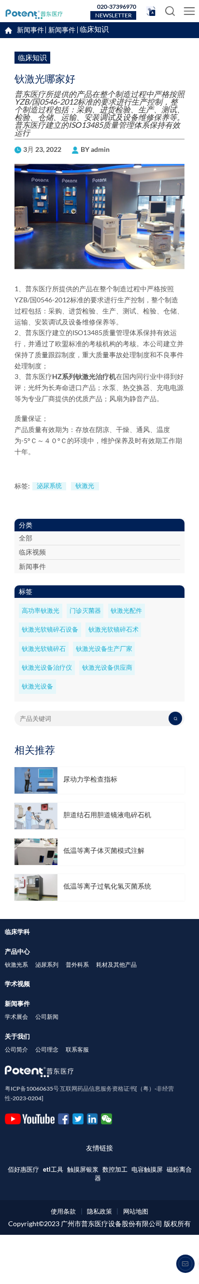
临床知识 (94, 29)
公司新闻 (46, 1016)
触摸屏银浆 (83, 1169)
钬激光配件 (126, 610)
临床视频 (32, 552)
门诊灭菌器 (85, 610)
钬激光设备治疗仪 (47, 667)
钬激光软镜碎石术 (113, 629)
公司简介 (16, 1049)
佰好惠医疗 (23, 1169)
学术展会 (16, 1016)
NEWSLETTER (113, 15)
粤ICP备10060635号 (32, 1088)
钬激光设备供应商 (107, 667)
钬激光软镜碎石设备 (50, 629)
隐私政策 (99, 1211)
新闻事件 (61, 30)
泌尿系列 (46, 964)
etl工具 (53, 1169)
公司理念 (46, 1049)
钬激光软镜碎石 (44, 648)
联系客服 (77, 1049)
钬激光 (84, 485)
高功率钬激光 (40, 610)
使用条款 (63, 1211)
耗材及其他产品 (116, 964)
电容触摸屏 (147, 1169)
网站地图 (135, 1211)
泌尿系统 (49, 485)
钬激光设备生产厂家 (104, 648)
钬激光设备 (37, 686)
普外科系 (77, 964)
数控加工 (115, 1169)
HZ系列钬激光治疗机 (84, 376)
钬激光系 (16, 964)
